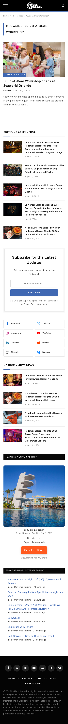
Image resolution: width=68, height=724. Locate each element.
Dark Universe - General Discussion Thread (31, 636)
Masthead (28, 678)
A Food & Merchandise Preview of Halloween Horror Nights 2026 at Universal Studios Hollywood (42, 231)
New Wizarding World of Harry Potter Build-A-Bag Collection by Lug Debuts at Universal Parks (44, 169)
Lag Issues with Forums (20, 627)
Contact (42, 678)
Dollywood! (14, 618)
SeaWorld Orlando (15, 75)
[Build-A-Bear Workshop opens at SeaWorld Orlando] (34, 59)
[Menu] (5, 6)
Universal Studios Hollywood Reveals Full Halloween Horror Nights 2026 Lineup (44, 188)
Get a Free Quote (34, 550)
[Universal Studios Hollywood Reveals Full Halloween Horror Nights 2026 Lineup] (12, 189)
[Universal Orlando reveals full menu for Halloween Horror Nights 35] (12, 380)
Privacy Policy (30, 304)
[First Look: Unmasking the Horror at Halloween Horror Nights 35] (12, 417)
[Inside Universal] (34, 6)
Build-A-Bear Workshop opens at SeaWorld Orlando (29, 83)
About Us (13, 678)
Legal (53, 678)
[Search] (63, 6)
